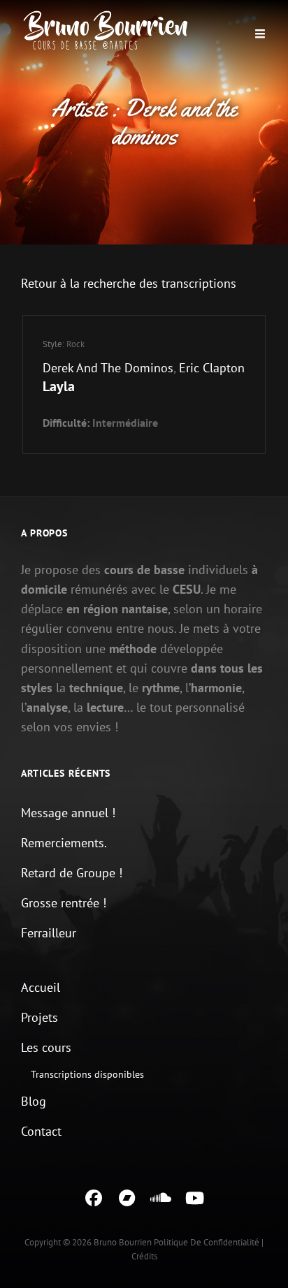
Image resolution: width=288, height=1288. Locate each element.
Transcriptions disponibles (87, 1074)
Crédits (144, 1256)
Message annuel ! (68, 813)
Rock (75, 344)
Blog (33, 1101)
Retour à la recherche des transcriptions (128, 283)
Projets (39, 1017)
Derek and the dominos (108, 368)
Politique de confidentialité (206, 1242)
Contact (41, 1131)
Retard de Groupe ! (71, 873)
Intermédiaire (125, 423)
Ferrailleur (48, 933)
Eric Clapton (212, 368)
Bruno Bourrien (123, 1242)
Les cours (46, 1047)
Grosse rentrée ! (63, 903)
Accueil (40, 987)
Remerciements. (64, 843)
